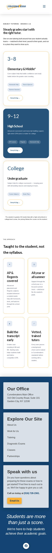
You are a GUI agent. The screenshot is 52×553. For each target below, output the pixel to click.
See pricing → (15, 98)
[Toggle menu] (44, 7)
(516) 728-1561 (31, 493)
